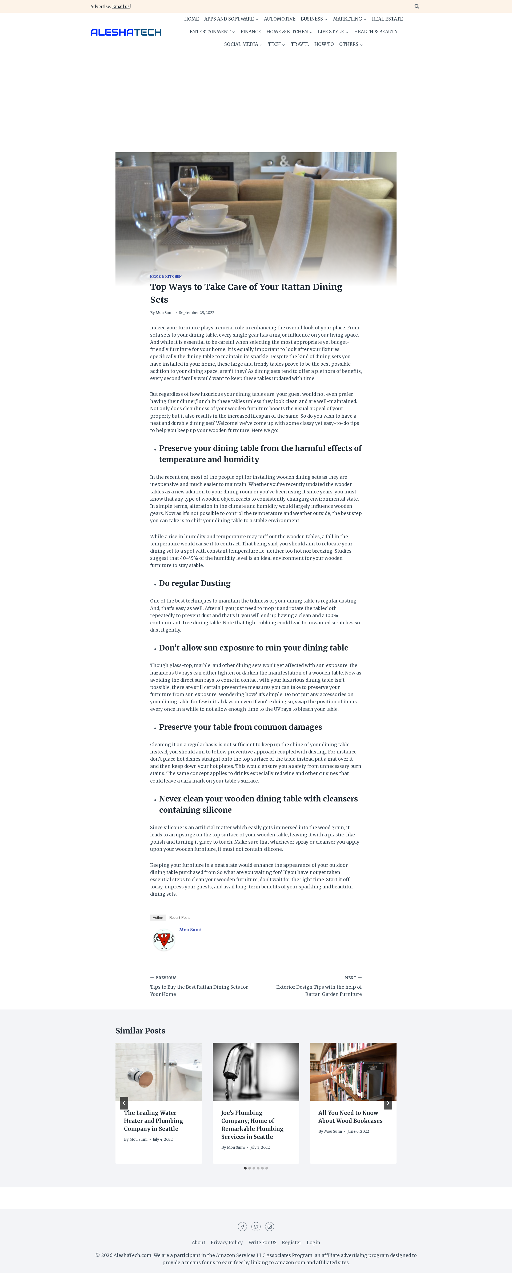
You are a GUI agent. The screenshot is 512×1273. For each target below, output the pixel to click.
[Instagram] (269, 1226)
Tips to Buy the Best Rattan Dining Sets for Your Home (199, 986)
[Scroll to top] (498, 1264)
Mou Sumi (165, 312)
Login (313, 1243)
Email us (121, 6)
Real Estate (387, 19)
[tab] (245, 1168)
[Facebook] (242, 1226)
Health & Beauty (376, 32)
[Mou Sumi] (164, 940)
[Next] (388, 1103)
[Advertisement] (256, 91)
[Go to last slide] (124, 1103)
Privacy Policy (227, 1243)
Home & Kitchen (166, 276)
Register (291, 1243)
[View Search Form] (417, 6)
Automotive (279, 19)
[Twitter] (256, 1226)
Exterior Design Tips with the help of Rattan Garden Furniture (319, 986)
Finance (251, 32)
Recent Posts (179, 918)
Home (191, 19)
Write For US (263, 1243)
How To (324, 44)
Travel (300, 44)
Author (158, 918)
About (198, 1243)
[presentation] (158, 1071)
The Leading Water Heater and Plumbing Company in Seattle (153, 1121)
